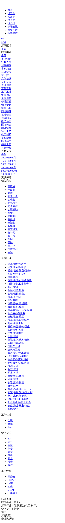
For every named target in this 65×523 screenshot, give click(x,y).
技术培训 (13, 249)
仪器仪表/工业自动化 (19, 283)
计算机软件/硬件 (17, 264)
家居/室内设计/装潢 (18, 353)
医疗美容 (6, 124)
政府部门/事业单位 (18, 399)
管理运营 (6, 101)
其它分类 (6, 147)
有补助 (11, 232)
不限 (3, 49)
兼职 (10, 423)
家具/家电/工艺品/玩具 (20, 310)
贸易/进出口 (14, 297)
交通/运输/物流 (16, 382)
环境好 (11, 186)
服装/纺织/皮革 (16, 306)
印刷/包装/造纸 (16, 343)
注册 (3, 39)
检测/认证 (13, 366)
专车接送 (13, 229)
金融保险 (6, 98)
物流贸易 (6, 105)
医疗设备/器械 (15, 329)
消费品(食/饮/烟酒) (18, 303)
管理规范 (13, 216)
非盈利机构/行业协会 (19, 402)
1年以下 (12, 480)
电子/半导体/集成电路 (20, 280)
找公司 (11, 23)
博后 (10, 465)
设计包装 (6, 85)
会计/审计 (13, 287)
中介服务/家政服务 (18, 359)
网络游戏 (13, 277)
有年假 (11, 226)
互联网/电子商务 (17, 273)
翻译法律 (6, 128)
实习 (10, 427)
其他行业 (13, 409)
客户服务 (6, 68)
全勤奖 (11, 222)
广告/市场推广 (15, 333)
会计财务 (6, 72)
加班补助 (13, 209)
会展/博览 (13, 336)
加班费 (11, 199)
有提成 (11, 219)
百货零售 (6, 88)
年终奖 (11, 189)
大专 (10, 452)
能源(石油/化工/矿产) (19, 389)
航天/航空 (13, 385)
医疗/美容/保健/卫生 (19, 326)
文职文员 (6, 81)
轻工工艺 (6, 131)
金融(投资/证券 (16, 290)
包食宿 (11, 212)
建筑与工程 (14, 349)
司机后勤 (6, 108)
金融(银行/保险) (16, 293)
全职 (10, 420)
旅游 (10, 252)
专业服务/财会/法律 (18, 362)
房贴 (10, 242)
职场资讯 (13, 26)
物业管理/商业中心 (18, 356)
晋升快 (11, 236)
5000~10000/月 (9, 170)
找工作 (11, 13)
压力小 (11, 245)
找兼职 (11, 16)
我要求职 (13, 33)
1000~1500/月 (8, 157)
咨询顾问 (6, 118)
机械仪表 (6, 114)
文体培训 (6, 78)
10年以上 (13, 493)
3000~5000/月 (8, 167)
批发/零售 (13, 300)
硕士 (10, 458)
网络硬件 (6, 111)
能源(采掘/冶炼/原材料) (20, 392)
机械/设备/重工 (16, 316)
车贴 (10, 239)
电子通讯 (6, 121)
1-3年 (10, 483)
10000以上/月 (8, 174)
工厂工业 (6, 91)
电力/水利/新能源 (17, 395)
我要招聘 (13, 30)
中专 (10, 448)
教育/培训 (13, 369)
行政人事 (6, 62)
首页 (10, 10)
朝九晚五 (13, 203)
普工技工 (6, 75)
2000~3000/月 (8, 164)
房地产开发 (14, 346)
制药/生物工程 (15, 323)
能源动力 (6, 141)
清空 (3, 512)
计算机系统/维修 (17, 267)
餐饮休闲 (6, 95)
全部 (3, 55)
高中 (10, 442)
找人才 (11, 20)
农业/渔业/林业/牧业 (19, 405)
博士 (10, 461)
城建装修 (6, 65)
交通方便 (13, 206)
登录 (3, 42)
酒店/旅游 (13, 379)
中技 (10, 445)
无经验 (11, 476)
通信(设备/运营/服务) (19, 270)
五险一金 (13, 196)
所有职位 (6, 515)
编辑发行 (6, 144)
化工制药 (6, 134)
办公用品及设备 (16, 313)
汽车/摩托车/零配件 (18, 320)
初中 (10, 438)
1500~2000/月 (8, 161)
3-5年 (10, 486)
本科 (10, 455)
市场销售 (6, 58)
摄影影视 (6, 137)
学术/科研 (13, 372)
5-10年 (11, 489)
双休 (10, 193)
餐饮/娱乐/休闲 (16, 376)
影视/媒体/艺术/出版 (19, 339)
